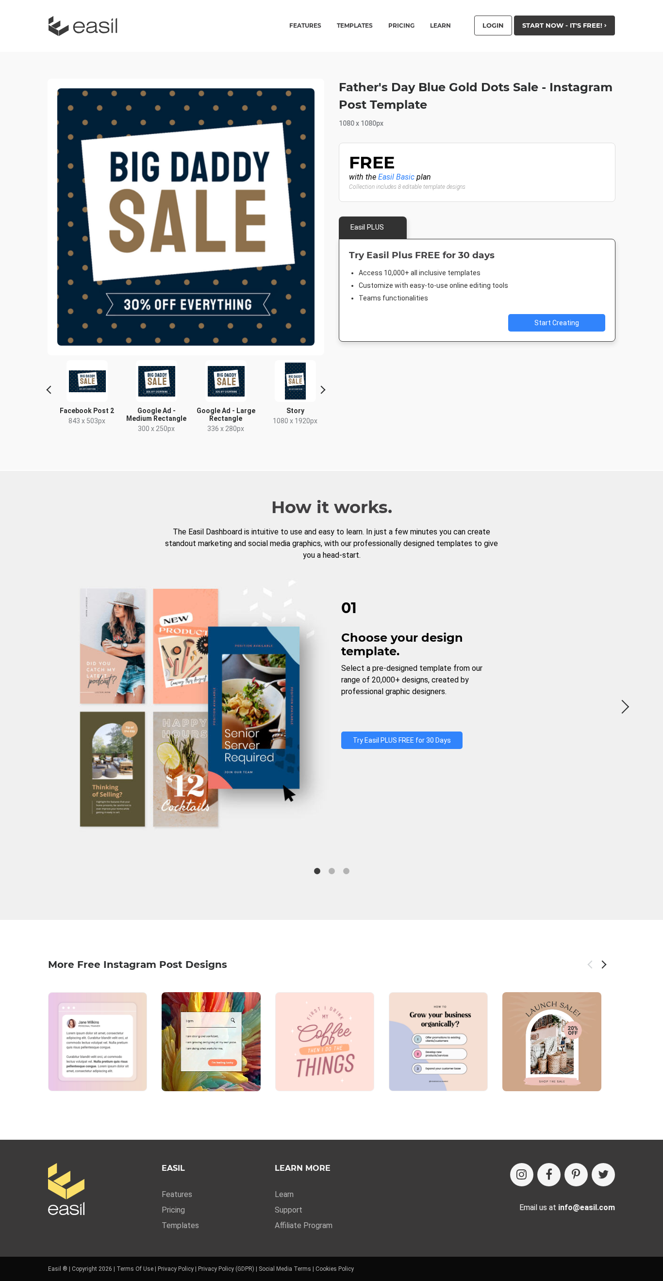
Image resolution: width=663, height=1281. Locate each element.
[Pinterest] (576, 1174)
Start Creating (556, 323)
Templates (180, 1225)
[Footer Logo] (66, 1190)
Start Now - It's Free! (563, 25)
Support (288, 1209)
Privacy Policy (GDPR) (226, 1268)
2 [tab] (331, 871)
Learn (440, 25)
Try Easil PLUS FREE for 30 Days (402, 740)
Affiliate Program (303, 1225)
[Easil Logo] (86, 26)
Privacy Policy (176, 1268)
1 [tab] (317, 871)
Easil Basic (396, 177)
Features (177, 1194)
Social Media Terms (285, 1268)
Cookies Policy (334, 1268)
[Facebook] (549, 1174)
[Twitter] (603, 1174)
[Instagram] (521, 1174)
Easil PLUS (367, 227)
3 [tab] (346, 871)
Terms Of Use (134, 1268)
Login (493, 25)
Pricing (401, 25)
